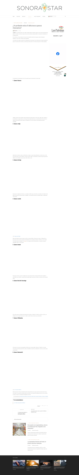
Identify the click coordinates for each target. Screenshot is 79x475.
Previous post (22, 409)
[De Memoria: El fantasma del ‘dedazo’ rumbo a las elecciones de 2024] (46, 463)
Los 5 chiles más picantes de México (19, 402)
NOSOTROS (18, 16)
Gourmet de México (39, 396)
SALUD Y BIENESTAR (37, 16)
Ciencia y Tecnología (31, 439)
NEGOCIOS (23, 16)
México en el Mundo (19, 22)
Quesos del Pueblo (17, 236)
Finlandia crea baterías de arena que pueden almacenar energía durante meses (59, 468)
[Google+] (44, 405)
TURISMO (43, 16)
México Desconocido (28, 396)
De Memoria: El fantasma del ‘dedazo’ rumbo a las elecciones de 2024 (45, 467)
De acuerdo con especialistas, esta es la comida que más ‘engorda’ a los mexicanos (37, 426)
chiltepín (25, 241)
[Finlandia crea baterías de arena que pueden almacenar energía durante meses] (60, 463)
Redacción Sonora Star (31, 22)
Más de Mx (33, 396)
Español (50, 16)
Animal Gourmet (22, 396)
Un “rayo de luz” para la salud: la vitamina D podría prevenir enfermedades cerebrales (32, 468)
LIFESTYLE (29, 16)
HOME (13, 16)
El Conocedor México (18, 389)
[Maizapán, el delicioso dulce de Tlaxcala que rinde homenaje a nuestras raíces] (19, 463)
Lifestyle (15, 22)
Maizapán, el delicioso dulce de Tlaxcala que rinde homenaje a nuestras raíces (19, 467)
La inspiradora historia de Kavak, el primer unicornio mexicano (37, 442)
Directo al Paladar (45, 396)
